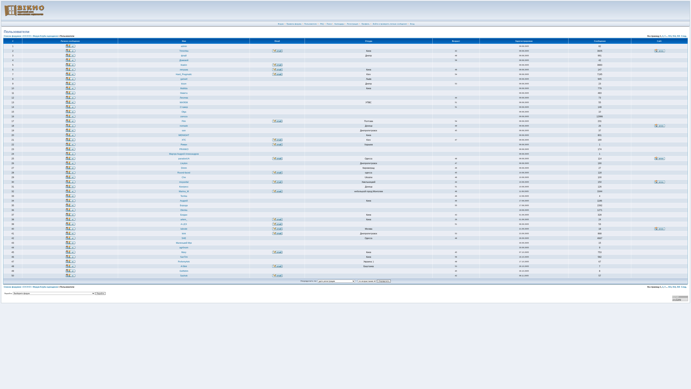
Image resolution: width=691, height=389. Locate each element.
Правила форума (293, 24)
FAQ (322, 24)
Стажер (184, 107)
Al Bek (184, 266)
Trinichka (183, 51)
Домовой (183, 60)
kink (184, 233)
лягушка (184, 69)
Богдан (183, 215)
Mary (183, 252)
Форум (281, 24)
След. (684, 36)
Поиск (329, 24)
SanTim (184, 257)
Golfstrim (184, 271)
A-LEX (184, 224)
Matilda (184, 88)
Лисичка (184, 98)
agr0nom (183, 247)
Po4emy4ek (184, 261)
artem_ (183, 219)
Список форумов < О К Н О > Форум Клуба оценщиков (31, 36)
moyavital (184, 182)
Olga (184, 112)
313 (669, 36)
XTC (184, 140)
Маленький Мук (184, 243)
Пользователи (310, 24)
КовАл (184, 65)
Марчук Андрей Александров (184, 154)
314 (674, 36)
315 (678, 36)
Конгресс (183, 186)
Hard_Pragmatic (184, 74)
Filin (184, 121)
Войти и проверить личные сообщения (390, 24)
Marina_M (184, 191)
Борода (184, 205)
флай (184, 55)
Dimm (184, 168)
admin (184, 46)
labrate (183, 229)
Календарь (339, 24)
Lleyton (184, 163)
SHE (184, 238)
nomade (184, 126)
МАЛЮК (184, 102)
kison (183, 83)
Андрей (184, 201)
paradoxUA (183, 158)
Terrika (183, 196)
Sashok (184, 275)
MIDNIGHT (184, 135)
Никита (184, 93)
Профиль (365, 24)
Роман (184, 144)
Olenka (183, 210)
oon (184, 130)
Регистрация (352, 24)
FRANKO (183, 149)
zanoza (184, 116)
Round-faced (183, 172)
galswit (183, 79)
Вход (412, 24)
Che (184, 177)
